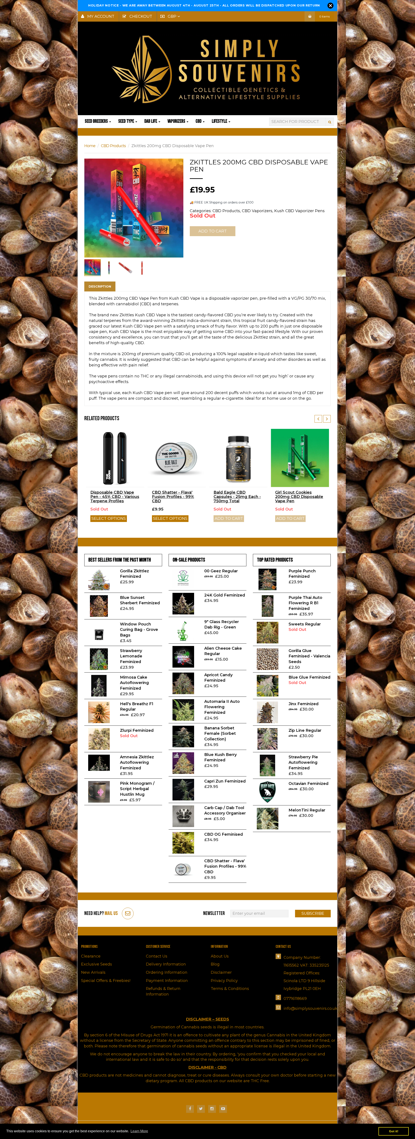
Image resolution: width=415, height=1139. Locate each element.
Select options (108, 518)
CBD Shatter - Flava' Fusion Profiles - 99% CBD (173, 496)
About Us (220, 956)
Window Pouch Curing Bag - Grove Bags (139, 630)
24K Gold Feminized (224, 595)
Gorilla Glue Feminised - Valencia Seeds (309, 656)
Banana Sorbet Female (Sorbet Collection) (220, 733)
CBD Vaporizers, (257, 210)
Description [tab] (100, 286)
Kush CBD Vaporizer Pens (299, 210)
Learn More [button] (139, 1131)
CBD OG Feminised (223, 834)
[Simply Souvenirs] (207, 69)
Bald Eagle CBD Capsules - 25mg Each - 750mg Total (237, 496)
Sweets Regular (305, 624)
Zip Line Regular (305, 730)
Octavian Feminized (309, 783)
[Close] (330, 5)
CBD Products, (226, 210)
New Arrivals (93, 972)
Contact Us (156, 956)
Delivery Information (166, 964)
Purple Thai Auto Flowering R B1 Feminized (305, 603)
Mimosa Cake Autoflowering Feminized (134, 683)
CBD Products (113, 146)
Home (89, 146)
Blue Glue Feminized (309, 677)
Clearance (91, 956)
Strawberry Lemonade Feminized (131, 656)
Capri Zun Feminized (225, 781)
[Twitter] (201, 1109)
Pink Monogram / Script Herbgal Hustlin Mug (137, 789)
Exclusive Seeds (96, 964)
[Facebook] (190, 1109)
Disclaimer (221, 972)
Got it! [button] (393, 1131)
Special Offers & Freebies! (105, 980)
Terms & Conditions (230, 988)
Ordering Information (166, 972)
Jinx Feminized (304, 704)
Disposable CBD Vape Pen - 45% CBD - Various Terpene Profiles (114, 496)
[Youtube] (223, 1109)
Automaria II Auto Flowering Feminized (222, 707)
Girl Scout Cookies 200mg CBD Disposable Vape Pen (299, 496)
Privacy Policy (224, 980)
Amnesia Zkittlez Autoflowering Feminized (137, 762)
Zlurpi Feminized (137, 730)
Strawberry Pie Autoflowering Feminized (303, 762)
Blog (215, 964)
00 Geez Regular (221, 571)
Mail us (111, 913)
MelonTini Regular (307, 810)
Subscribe (313, 913)
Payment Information (167, 980)
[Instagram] (212, 1109)
